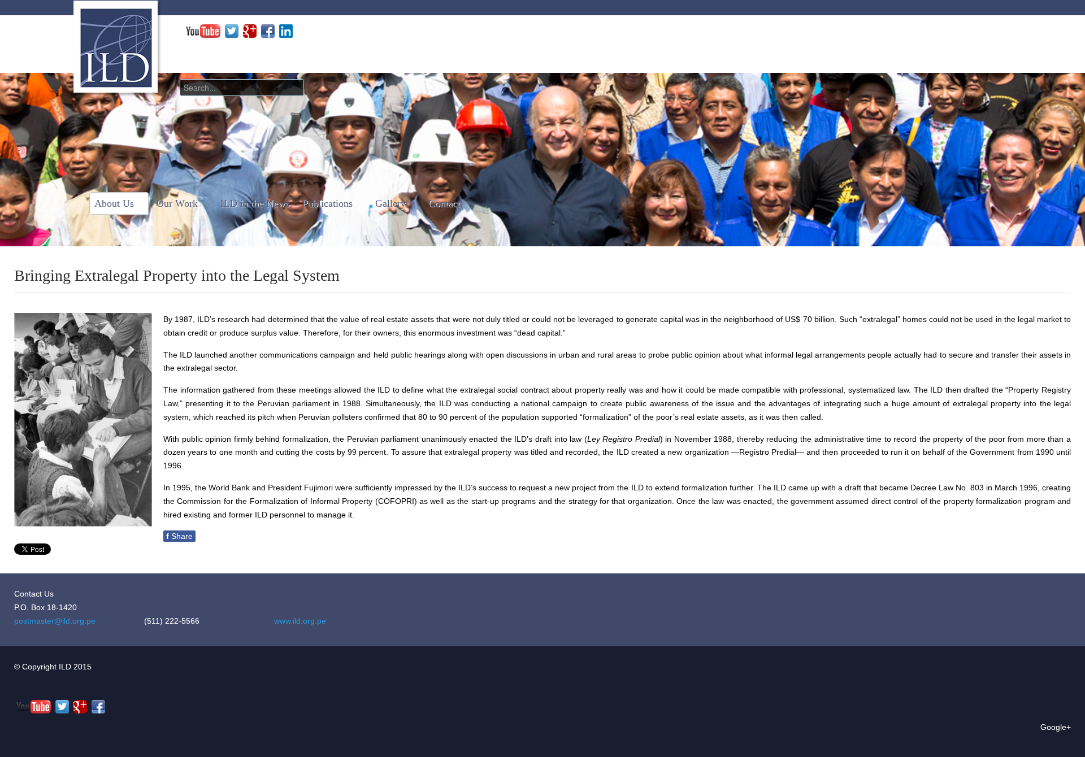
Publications (327, 203)
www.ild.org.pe (300, 620)
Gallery (390, 203)
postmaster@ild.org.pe (55, 620)
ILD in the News (254, 203)
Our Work (177, 203)
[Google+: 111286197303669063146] (250, 30)
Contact (444, 203)
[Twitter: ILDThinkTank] (231, 30)
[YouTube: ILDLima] (203, 30)
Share (179, 536)
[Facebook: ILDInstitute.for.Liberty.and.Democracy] (268, 30)
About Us (114, 203)
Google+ (1055, 727)
